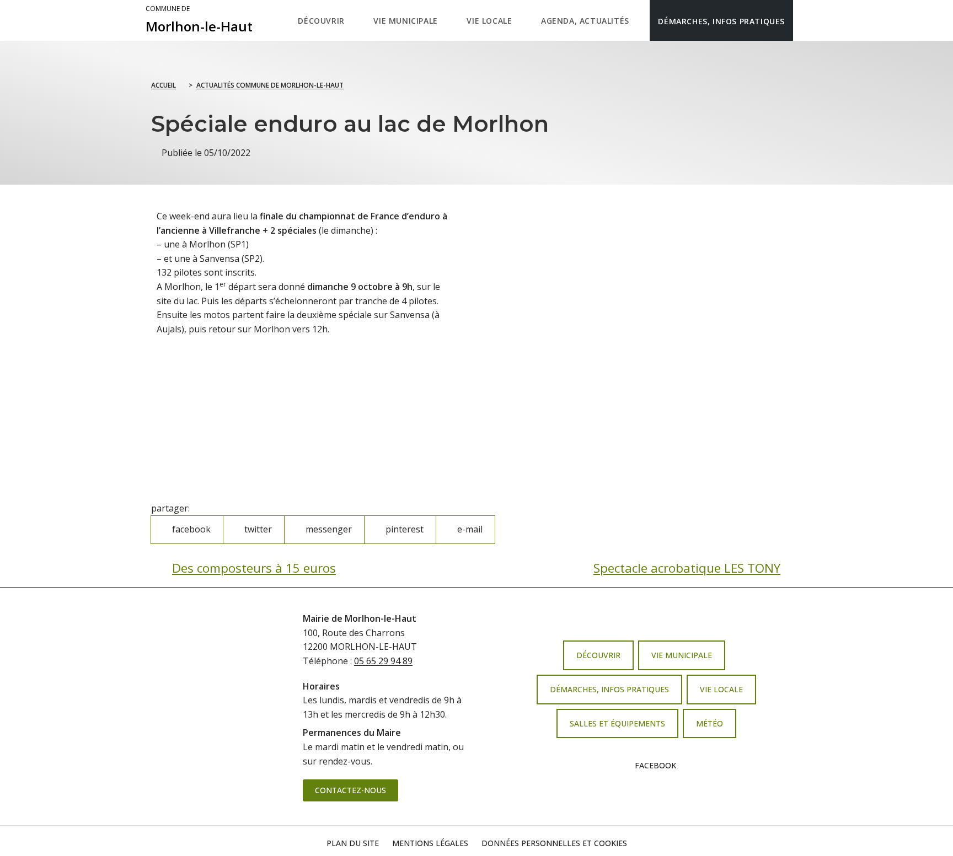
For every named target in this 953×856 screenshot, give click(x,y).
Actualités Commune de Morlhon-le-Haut (270, 85)
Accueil (163, 85)
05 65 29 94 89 (383, 661)
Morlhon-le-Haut (199, 20)
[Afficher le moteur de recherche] (804, 20)
